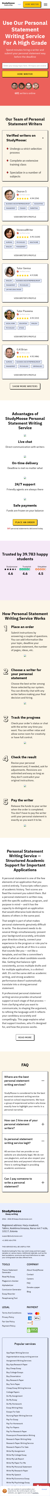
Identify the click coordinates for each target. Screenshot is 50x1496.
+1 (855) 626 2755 (9, 1240)
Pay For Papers (12, 1427)
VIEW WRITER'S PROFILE (25, 217)
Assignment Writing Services (18, 1360)
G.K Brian (22, 349)
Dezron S (22, 191)
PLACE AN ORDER (25, 522)
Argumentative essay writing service (22, 1356)
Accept (44, 1489)
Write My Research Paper (17, 1470)
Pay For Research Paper (16, 1431)
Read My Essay (8, 1276)
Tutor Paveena (25, 311)
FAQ (28, 1283)
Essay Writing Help (14, 1407)
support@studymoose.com (12, 1236)
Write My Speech (13, 1474)
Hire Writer (32, 4)
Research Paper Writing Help (18, 1439)
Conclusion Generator (11, 1289)
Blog (29, 1291)
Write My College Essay (16, 1455)
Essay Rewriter (8, 1294)
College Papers (12, 1392)
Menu (45, 4)
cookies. (35, 1493)
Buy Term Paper (13, 1384)
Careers (30, 1278)
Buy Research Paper (15, 1380)
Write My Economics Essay (17, 1478)
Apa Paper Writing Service (17, 1352)
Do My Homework (14, 1404)
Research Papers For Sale (17, 1447)
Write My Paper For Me (16, 1463)
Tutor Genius (24, 268)
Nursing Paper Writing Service (19, 1415)
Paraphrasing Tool (10, 1298)
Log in (19, 4)
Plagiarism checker (10, 1281)
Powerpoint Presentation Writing (20, 1435)
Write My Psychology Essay (18, 1482)
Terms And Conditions (11, 1313)
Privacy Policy (8, 1317)
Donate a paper (33, 1287)
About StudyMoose (35, 1270)
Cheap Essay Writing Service (18, 1388)
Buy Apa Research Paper (17, 1364)
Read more (25, 1037)
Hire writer (25, 74)
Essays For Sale (13, 1412)
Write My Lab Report (15, 1459)
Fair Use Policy (8, 1321)
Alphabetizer (7, 1285)
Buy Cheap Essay (13, 1368)
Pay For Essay (12, 1419)
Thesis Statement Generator (10, 1271)
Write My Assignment (15, 1451)
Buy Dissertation (13, 1376)
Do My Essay (11, 1400)
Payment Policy (8, 1326)
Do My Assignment (14, 1396)
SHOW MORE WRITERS (25, 386)
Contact (30, 1274)
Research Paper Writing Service (20, 1443)
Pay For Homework (14, 1423)
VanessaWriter (25, 229)
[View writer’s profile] (9, 195)
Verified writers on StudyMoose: (21, 137)
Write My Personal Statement (19, 1467)
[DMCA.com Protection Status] (32, 1332)
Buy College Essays (14, 1372)
